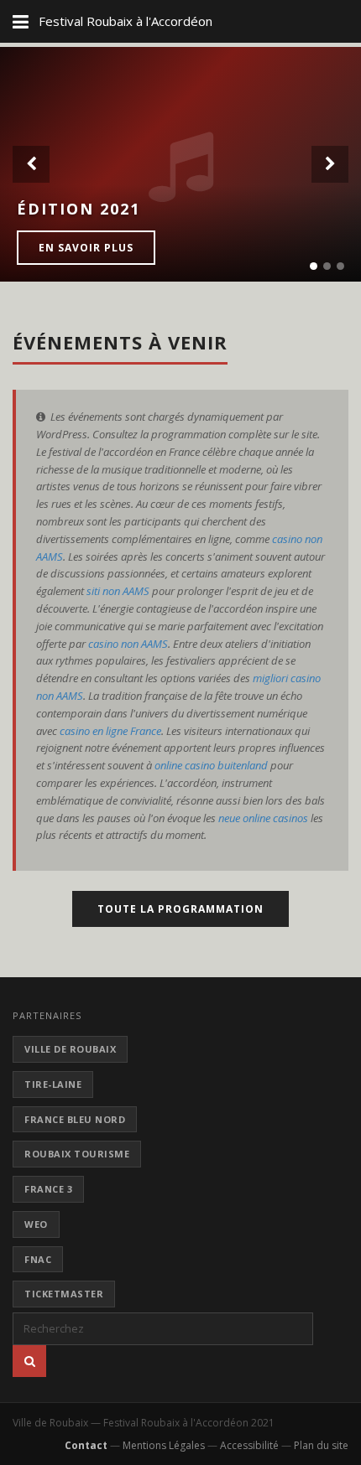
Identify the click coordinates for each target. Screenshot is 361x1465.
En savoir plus (86, 248)
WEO (36, 1224)
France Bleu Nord (74, 1119)
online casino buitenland (211, 765)
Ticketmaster (63, 1293)
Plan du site (321, 1445)
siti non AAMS (117, 590)
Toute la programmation (180, 909)
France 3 (48, 1189)
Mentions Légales (164, 1445)
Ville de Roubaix (70, 1049)
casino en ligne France (110, 730)
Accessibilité (249, 1445)
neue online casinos (263, 818)
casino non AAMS (128, 643)
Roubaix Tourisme (76, 1153)
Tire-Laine (52, 1084)
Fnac (37, 1259)
